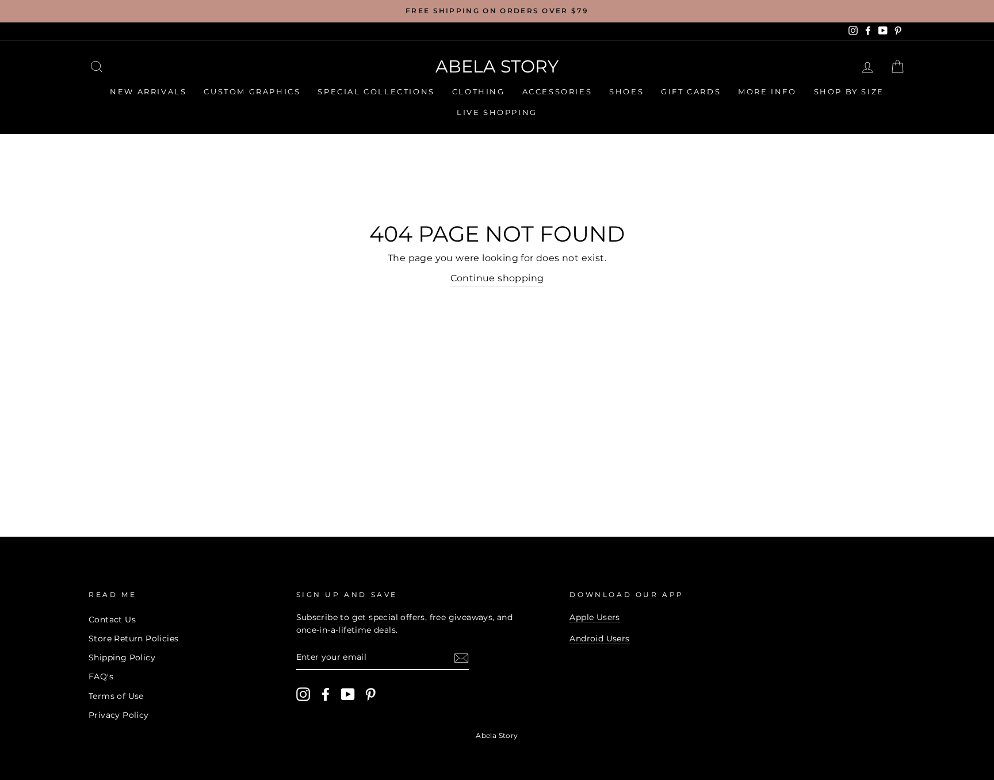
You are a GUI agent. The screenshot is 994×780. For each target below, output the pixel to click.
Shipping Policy (122, 657)
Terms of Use (116, 696)
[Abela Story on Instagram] (303, 694)
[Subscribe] (461, 658)
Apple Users (594, 617)
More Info (767, 91)
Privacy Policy (119, 715)
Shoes (626, 91)
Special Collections (376, 91)
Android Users (599, 638)
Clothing (478, 91)
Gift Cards (691, 91)
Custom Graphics (252, 91)
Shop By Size (849, 91)
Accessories (557, 91)
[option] (497, 11)
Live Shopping (497, 112)
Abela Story (497, 66)
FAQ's (101, 676)
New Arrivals (148, 91)
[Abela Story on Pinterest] (370, 694)
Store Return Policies (133, 638)
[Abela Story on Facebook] (325, 694)
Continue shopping (497, 278)
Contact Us (112, 619)
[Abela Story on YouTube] (348, 694)
